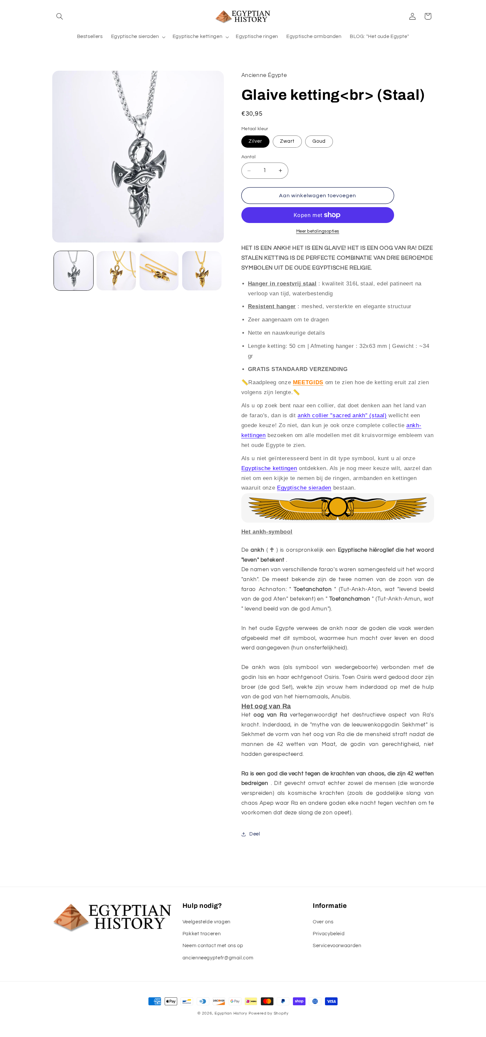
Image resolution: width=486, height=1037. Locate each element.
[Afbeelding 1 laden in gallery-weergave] (73, 270)
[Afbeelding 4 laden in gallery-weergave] (116, 270)
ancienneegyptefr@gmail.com (217, 957)
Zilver (255, 141)
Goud (319, 141)
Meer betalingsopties (318, 231)
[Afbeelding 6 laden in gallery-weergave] (202, 270)
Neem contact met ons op (212, 945)
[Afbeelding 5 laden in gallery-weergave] (159, 270)
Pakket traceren (201, 933)
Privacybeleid (328, 933)
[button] (59, 16)
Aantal (248, 157)
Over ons (323, 921)
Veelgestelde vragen (206, 921)
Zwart (287, 141)
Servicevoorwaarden (337, 945)
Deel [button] (254, 834)
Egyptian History (231, 1013)
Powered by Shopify (269, 1013)
